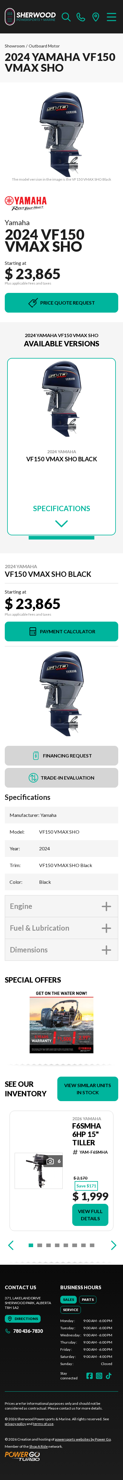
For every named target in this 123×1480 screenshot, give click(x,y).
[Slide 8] (92, 1245)
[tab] (68, 1300)
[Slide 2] (39, 1245)
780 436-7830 (28, 1331)
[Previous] (11, 1245)
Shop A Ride (38, 1446)
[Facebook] (89, 1375)
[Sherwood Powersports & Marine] (30, 16)
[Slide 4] (57, 1245)
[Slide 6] (74, 1245)
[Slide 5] (66, 1245)
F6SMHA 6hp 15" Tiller (86, 1134)
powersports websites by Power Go (83, 1439)
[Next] (112, 1245)
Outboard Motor (44, 45)
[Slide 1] (61, 538)
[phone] (81, 16)
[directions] (96, 16)
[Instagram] (99, 1375)
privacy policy (15, 1423)
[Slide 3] (48, 1245)
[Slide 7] (83, 1245)
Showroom (15, 45)
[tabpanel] (86, 1342)
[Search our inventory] (66, 16)
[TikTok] (108, 1375)
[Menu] (111, 17)
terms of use (43, 1423)
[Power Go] (58, 1456)
